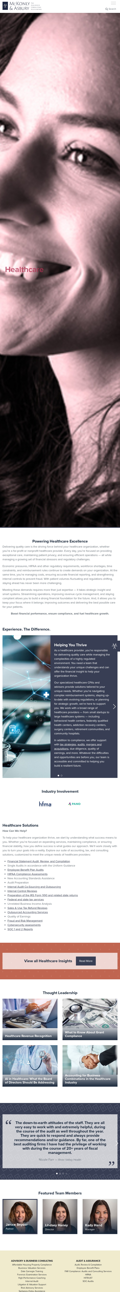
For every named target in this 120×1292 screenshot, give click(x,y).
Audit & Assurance (88, 1260)
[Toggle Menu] (113, 3)
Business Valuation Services (31, 1268)
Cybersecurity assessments (24, 925)
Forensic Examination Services (32, 1274)
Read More (85, 961)
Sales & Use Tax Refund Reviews (27, 908)
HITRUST (88, 1278)
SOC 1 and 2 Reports (20, 929)
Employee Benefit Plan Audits (26, 870)
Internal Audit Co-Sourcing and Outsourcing (34, 887)
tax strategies (68, 744)
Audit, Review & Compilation (88, 1264)
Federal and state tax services (26, 899)
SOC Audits (88, 1281)
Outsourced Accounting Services (28, 912)
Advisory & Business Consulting (32, 1260)
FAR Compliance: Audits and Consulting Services (88, 1271)
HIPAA (88, 1274)
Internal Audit (31, 1281)
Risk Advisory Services (32, 1287)
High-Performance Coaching (31, 1278)
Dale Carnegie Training (32, 1271)
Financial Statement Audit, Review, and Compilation (39, 861)
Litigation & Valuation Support (32, 1284)
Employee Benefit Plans (88, 1268)
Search (112, 9)
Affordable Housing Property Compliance (32, 1264)
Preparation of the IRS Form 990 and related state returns (43, 895)
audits (81, 744)
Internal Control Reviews (22, 891)
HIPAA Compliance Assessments (28, 874)
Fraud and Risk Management (25, 921)
